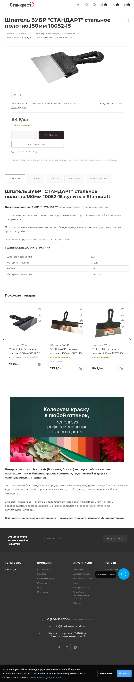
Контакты (42, 592)
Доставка (74, 178)
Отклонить (106, 673)
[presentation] (4, 339)
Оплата (54, 178)
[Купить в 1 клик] (81, 320)
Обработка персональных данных (81, 595)
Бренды (10, 569)
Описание (15, 178)
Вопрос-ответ (111, 569)
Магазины (78, 569)
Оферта (77, 603)
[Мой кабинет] (94, 5)
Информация (82, 562)
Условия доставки (83, 578)
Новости (42, 574)
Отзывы (35, 178)
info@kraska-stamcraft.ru (69, 626)
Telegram (58, 647)
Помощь (110, 562)
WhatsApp (75, 647)
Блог (39, 587)
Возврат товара (81, 587)
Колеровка (13, 562)
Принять (124, 673)
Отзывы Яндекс (45, 578)
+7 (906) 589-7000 (58, 619)
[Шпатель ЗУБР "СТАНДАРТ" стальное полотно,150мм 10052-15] (67, 67)
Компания (44, 562)
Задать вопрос (99, 178)
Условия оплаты (82, 574)
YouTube (67, 647)
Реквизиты (43, 583)
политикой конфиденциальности (44, 677)
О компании (44, 569)
